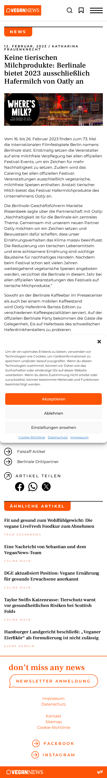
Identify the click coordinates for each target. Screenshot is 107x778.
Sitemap (53, 721)
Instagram (59, 754)
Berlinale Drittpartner (38, 461)
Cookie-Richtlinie (31, 437)
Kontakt (53, 716)
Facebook (59, 743)
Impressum (79, 437)
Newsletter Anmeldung (53, 681)
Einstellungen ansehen (53, 427)
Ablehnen (53, 413)
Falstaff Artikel (31, 451)
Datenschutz (58, 437)
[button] (99, 341)
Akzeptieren (53, 399)
